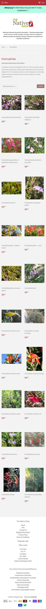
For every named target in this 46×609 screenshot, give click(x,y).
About (23, 525)
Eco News (23, 554)
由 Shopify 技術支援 (30, 597)
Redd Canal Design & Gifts (23, 561)
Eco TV (23, 551)
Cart (42, 3)
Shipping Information (23, 532)
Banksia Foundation (23, 573)
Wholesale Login (23, 541)
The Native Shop (17, 597)
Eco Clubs (23, 556)
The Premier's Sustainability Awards (23, 590)
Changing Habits (23, 587)
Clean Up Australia (23, 585)
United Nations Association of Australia (23, 578)
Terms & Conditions (23, 537)
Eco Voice (23, 549)
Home (3, 47)
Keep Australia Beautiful (23, 582)
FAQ (23, 527)
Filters (40, 86)
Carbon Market (23, 559)
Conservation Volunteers (23, 575)
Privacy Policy (23, 535)
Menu (6, 3)
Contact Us (23, 530)
